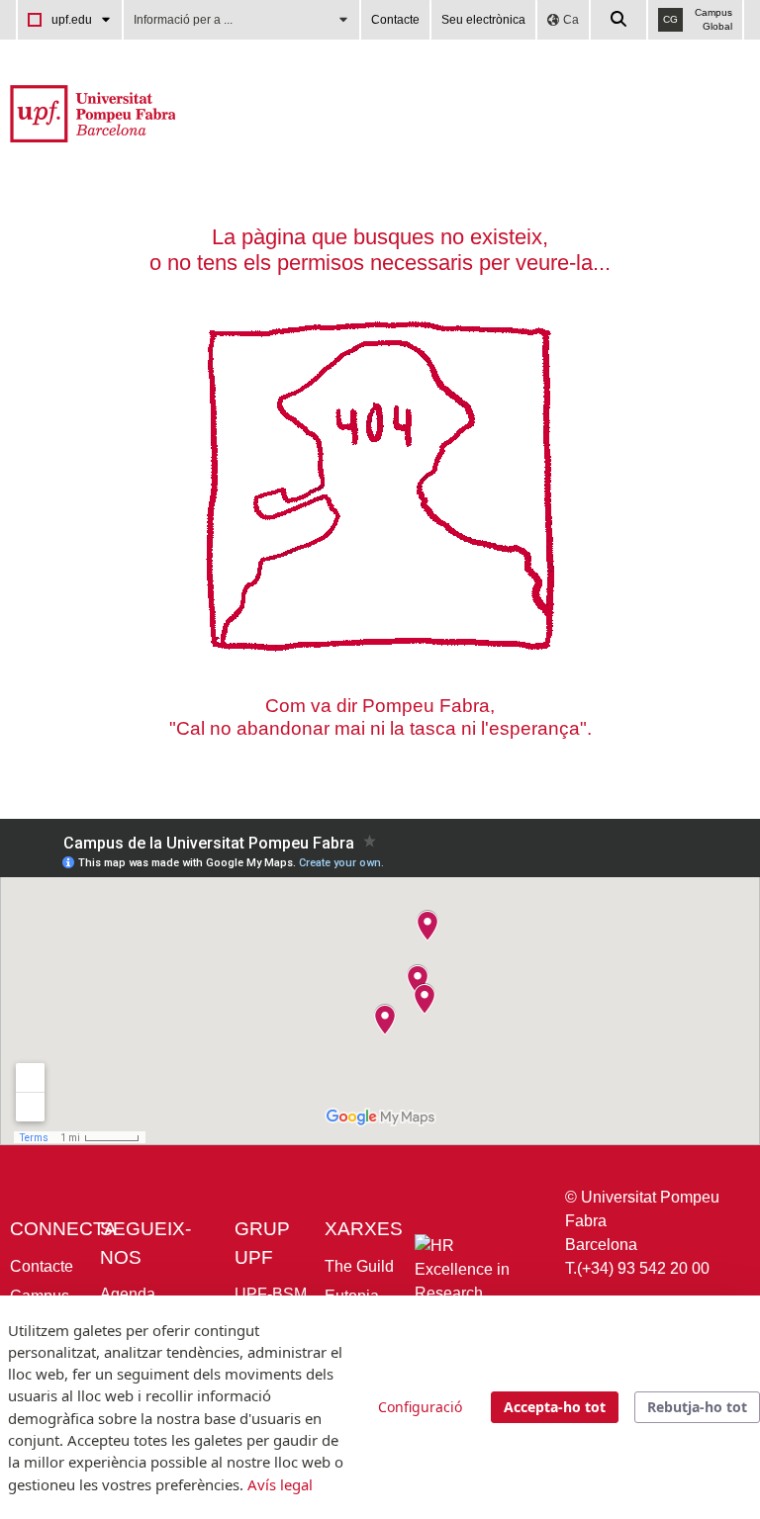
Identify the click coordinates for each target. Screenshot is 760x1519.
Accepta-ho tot (555, 1406)
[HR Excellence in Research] (474, 1274)
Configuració (420, 1406)
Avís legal (280, 1484)
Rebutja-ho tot (697, 1406)
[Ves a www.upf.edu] (92, 112)
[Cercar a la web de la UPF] (619, 20)
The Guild (359, 1266)
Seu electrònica (483, 20)
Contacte (395, 20)
